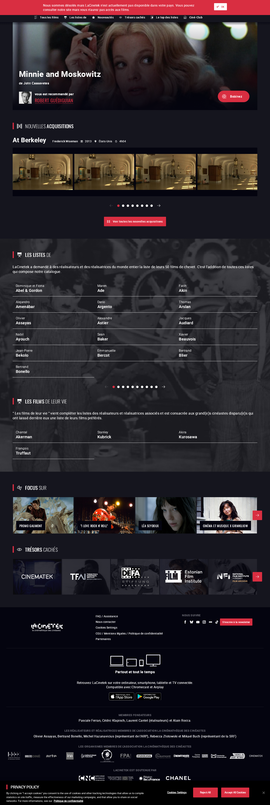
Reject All (205, 792)
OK (223, 6)
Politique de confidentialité (68, 801)
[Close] (263, 792)
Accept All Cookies (235, 792)
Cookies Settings (177, 792)
